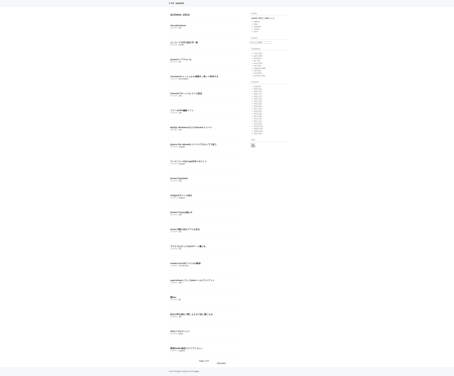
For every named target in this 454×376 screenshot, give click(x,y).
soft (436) (258, 73)
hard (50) (257, 58)
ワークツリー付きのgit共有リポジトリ (188, 161)
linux (186, 265)
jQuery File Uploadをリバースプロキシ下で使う (193, 144)
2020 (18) (258, 101)
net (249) (257, 66)
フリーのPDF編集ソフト (182, 110)
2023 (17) (258, 94)
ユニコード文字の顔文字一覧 (184, 42)
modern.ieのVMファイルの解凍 (185, 263)
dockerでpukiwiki (179, 178)
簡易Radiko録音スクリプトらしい (186, 348)
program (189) (260, 68)
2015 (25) (258, 114)
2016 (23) (258, 111)
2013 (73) (258, 119)
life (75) (257, 61)
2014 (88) (258, 116)
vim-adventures (178, 25)
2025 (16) (258, 89)
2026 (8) (257, 87)
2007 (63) (258, 134)
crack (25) (258, 53)
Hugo (179, 371)
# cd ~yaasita (176, 3)
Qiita (256, 24)
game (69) (258, 56)
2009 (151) (258, 129)
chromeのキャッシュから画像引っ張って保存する (194, 76)
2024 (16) (258, 91)
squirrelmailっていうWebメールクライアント (192, 280)
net (180, 28)
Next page (221, 363)
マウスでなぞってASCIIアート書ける (188, 246)
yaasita (196, 371)
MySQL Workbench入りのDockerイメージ (191, 127)
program (185, 79)
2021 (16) (258, 99)
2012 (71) (258, 121)
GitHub (257, 22)
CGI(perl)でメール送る (181, 195)
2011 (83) (258, 124)
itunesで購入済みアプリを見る (185, 229)
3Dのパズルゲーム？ (180, 331)
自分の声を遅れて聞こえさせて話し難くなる (191, 314)
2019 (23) (258, 104)
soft (180, 79)
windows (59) (259, 76)
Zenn (256, 32)
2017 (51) (258, 109)
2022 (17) (258, 96)
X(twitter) (257, 27)
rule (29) (257, 71)
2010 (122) (258, 126)
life (183, 45)
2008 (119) (258, 131)
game (181, 333)
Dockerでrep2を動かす (181, 212)
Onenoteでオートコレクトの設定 (186, 93)
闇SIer (173, 297)
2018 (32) (258, 106)
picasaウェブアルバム (181, 59)
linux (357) (258, 63)
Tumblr (257, 29)
